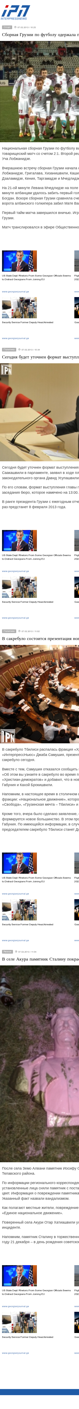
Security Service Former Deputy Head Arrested (27, 322)
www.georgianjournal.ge (15, 291)
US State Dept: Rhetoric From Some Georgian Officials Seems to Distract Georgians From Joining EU (36, 277)
